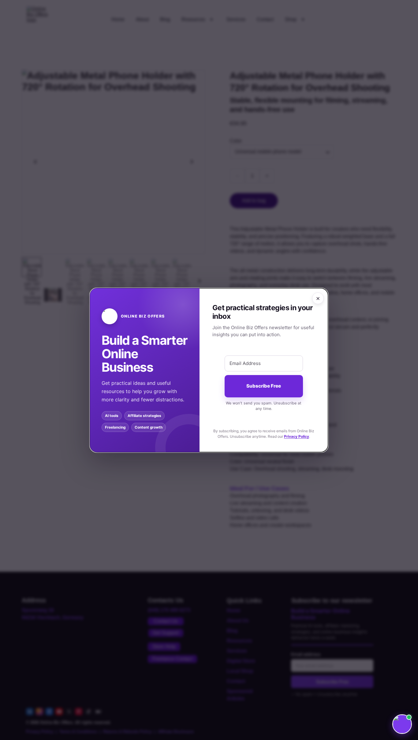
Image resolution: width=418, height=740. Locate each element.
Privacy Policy (296, 436)
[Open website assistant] (402, 724)
